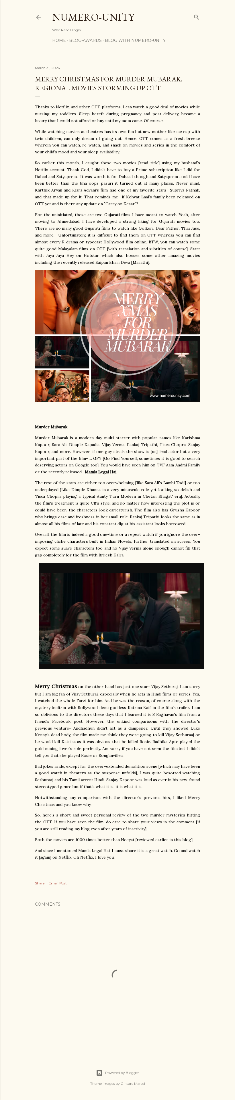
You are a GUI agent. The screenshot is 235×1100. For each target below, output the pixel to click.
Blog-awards (85, 40)
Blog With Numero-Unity (135, 40)
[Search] (196, 16)
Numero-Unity (93, 17)
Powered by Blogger (122, 1072)
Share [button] (39, 883)
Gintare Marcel (133, 1083)
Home (59, 40)
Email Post (58, 883)
